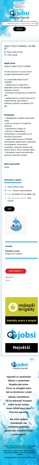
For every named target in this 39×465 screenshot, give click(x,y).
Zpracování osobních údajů (19, 430)
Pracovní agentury (18, 412)
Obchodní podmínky (18, 427)
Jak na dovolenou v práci (19, 392)
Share (7, 280)
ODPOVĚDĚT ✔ (16, 271)
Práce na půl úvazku (18, 404)
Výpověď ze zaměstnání (18, 377)
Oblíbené (19, 7)
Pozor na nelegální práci (18, 388)
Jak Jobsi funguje (19, 419)
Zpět (9, 209)
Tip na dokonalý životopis (18, 401)
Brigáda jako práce (18, 384)
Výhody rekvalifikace (18, 397)
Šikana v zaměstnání (18, 380)
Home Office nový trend (18, 408)
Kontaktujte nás (19, 423)
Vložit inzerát (19, 3)
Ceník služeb (18, 434)
